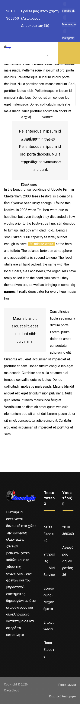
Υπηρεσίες (49, 557)
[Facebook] (7, 648)
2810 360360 (68, 530)
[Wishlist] (48, 53)
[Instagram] (10, 648)
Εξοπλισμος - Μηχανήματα (49, 598)
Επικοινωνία (49, 625)
